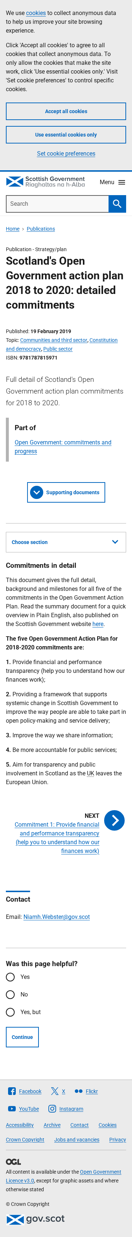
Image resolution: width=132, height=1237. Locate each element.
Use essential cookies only (66, 135)
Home (12, 229)
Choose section (30, 542)
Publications (41, 229)
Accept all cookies (66, 111)
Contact (79, 1125)
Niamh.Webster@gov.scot (56, 916)
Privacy (117, 1140)
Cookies (108, 1125)
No (24, 994)
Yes (25, 976)
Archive (52, 1125)
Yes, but (31, 1012)
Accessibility (20, 1125)
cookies (36, 13)
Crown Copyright (25, 1140)
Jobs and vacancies (76, 1140)
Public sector (58, 349)
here (97, 624)
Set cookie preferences (66, 153)
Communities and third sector (53, 340)
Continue (22, 1037)
